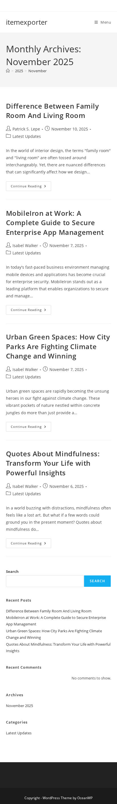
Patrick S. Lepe (26, 129)
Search (12, 571)
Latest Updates (26, 136)
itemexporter (26, 22)
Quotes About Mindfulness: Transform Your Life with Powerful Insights (53, 463)
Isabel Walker (25, 245)
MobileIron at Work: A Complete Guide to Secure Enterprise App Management (55, 222)
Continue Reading (31, 187)
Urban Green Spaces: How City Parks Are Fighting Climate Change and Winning (58, 346)
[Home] (8, 70)
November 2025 (19, 705)
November (37, 70)
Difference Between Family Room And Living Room (52, 110)
